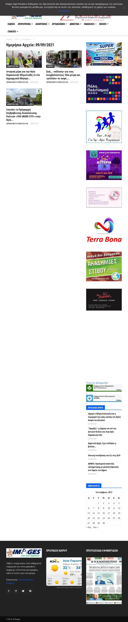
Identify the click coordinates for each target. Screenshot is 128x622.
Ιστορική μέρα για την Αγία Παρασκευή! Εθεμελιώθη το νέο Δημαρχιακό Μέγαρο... (23, 75)
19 (119, 513)
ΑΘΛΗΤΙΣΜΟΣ (41, 24)
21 (94, 518)
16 (104, 513)
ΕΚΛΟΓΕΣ (102, 24)
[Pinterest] (15, 591)
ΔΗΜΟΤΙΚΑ (74, 24)
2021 (16, 39)
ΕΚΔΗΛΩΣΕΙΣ (89, 24)
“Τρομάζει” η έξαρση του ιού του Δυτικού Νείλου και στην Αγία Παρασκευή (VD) (102, 431)
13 (89, 513)
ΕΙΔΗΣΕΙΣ (11, 24)
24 (109, 518)
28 (94, 523)
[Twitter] (23, 591)
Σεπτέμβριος (26, 39)
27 (89, 523)
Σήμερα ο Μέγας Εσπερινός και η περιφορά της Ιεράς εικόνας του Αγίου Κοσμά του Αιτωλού (104, 417)
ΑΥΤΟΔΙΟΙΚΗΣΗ (58, 24)
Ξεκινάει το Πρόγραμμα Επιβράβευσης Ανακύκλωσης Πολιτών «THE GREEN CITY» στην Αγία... (23, 115)
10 (109, 508)
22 (98, 518)
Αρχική (9, 39)
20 (89, 518)
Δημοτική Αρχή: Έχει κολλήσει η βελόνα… (102, 445)
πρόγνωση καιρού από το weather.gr (70, 587)
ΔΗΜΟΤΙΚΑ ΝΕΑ (12, 66)
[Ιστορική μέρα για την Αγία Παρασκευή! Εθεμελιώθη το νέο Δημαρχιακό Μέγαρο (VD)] (24, 59)
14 (94, 513)
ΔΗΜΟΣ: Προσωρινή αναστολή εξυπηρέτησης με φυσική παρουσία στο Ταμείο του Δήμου (103, 467)
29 (98, 523)
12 (119, 508)
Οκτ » (95, 527)
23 (104, 518)
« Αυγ (88, 527)
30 (104, 523)
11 (114, 508)
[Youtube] (30, 591)
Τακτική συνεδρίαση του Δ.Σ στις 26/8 (104, 455)
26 (119, 518)
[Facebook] (8, 591)
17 (109, 513)
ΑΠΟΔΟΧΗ (64, 11)
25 (114, 518)
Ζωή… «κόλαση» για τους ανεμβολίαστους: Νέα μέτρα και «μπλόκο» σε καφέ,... (63, 75)
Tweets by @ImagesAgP (97, 383)
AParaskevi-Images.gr (17, 82)
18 (114, 513)
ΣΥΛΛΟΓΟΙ (12, 31)
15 (98, 513)
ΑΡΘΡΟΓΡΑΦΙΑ (24, 24)
